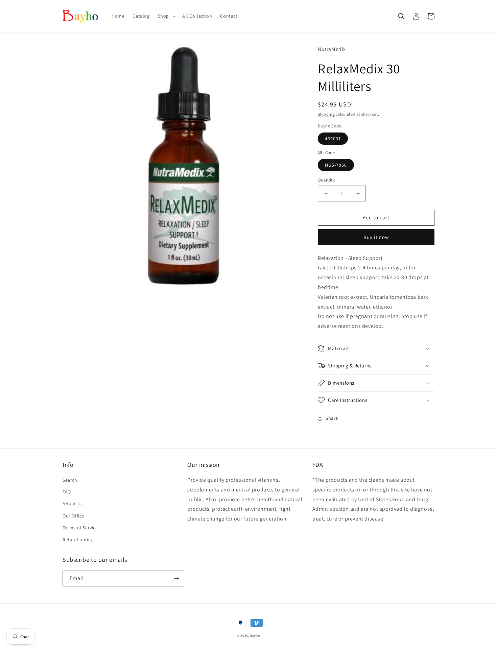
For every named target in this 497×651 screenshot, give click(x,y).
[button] (166, 16)
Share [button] (332, 418)
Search (70, 480)
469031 (333, 139)
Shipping (326, 114)
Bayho (255, 635)
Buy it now (376, 237)
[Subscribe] (176, 578)
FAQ (67, 492)
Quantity (326, 180)
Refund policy (78, 539)
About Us (73, 504)
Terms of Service (80, 528)
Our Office (73, 516)
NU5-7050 (336, 165)
